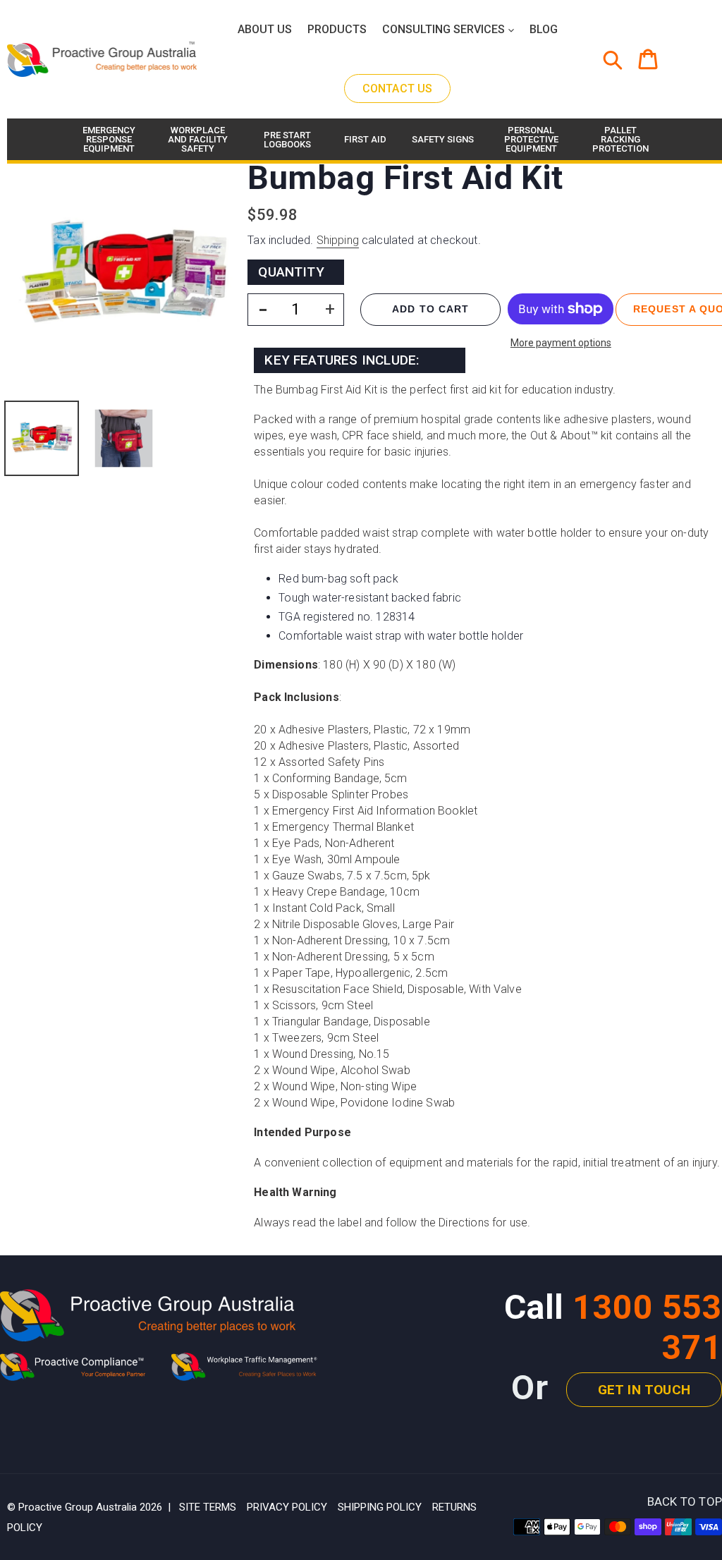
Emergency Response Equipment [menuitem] (108, 139)
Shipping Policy (380, 1507)
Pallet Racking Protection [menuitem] (620, 139)
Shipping (338, 240)
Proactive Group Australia (77, 1507)
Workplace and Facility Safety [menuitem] (198, 139)
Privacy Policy (287, 1507)
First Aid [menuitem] (365, 139)
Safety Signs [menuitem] (443, 139)
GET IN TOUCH (644, 1390)
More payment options (560, 342)
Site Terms (207, 1507)
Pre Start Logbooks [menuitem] (287, 140)
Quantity (291, 272)
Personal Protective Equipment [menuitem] (531, 139)
